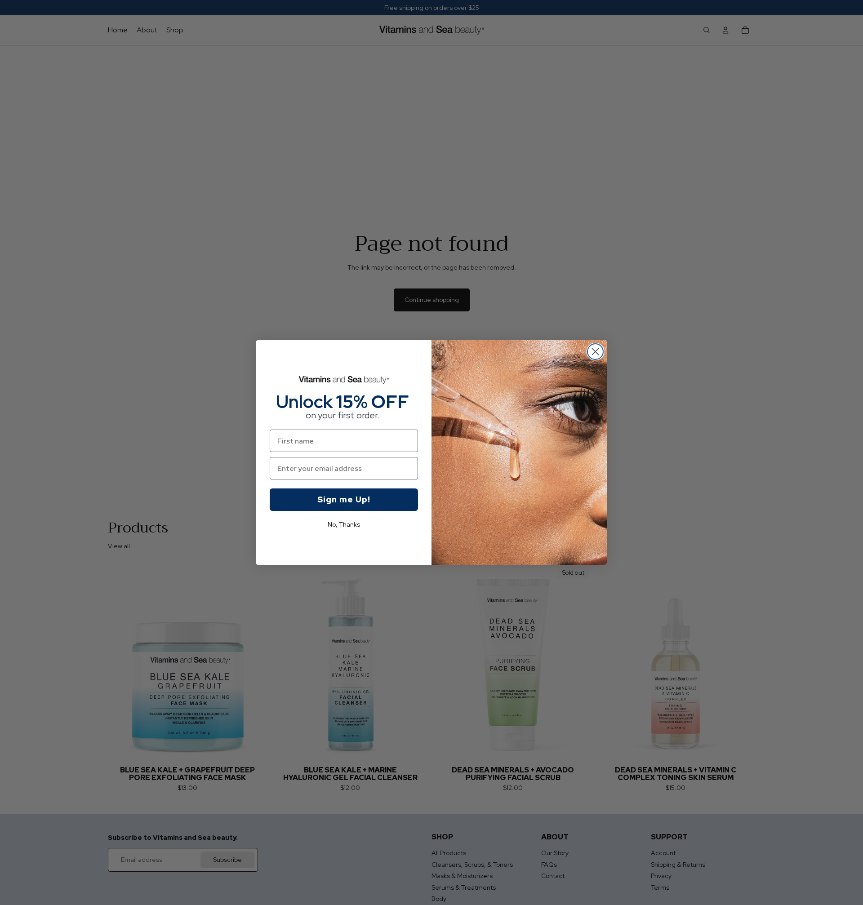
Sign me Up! (343, 499)
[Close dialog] (595, 351)
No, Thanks (344, 524)
